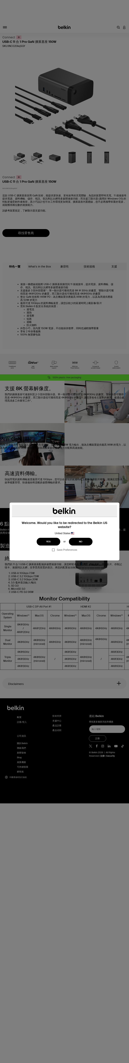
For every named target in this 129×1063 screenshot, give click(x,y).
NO (80, 541)
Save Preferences (67, 549)
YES (48, 541)
